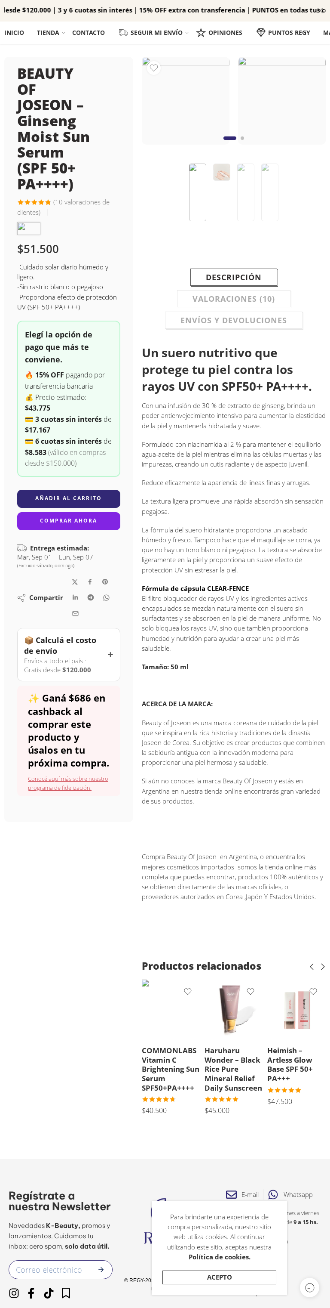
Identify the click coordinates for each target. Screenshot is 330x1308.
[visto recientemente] (309, 1287)
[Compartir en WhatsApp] (106, 597)
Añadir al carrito (68, 498)
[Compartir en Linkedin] (75, 597)
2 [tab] (242, 144)
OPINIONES (225, 32)
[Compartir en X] (75, 582)
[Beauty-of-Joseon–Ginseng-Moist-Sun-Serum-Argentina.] (282, 101)
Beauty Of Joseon (247, 781)
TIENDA (48, 32)
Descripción (234, 277)
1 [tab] (230, 144)
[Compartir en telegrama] (90, 597)
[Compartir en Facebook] (90, 581)
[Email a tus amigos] (75, 613)
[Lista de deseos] (154, 68)
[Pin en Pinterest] (105, 581)
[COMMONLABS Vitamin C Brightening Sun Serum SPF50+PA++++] (171, 1009)
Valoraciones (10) (233, 299)
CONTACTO (88, 32)
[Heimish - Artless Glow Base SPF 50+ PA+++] (296, 1009)
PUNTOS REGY (289, 32)
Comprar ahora (68, 520)
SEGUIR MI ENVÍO (157, 32)
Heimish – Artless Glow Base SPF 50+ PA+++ (290, 1064)
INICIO (14, 32)
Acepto (219, 1277)
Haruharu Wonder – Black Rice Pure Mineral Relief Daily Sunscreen (233, 1069)
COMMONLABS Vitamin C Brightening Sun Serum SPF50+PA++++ (170, 1069)
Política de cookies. (220, 1257)
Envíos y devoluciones (233, 320)
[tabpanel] (186, 103)
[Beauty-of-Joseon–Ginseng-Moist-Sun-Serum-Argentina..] (185, 101)
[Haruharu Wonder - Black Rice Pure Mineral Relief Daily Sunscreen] (234, 1009)
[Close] (320, 11)
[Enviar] (101, 1270)
